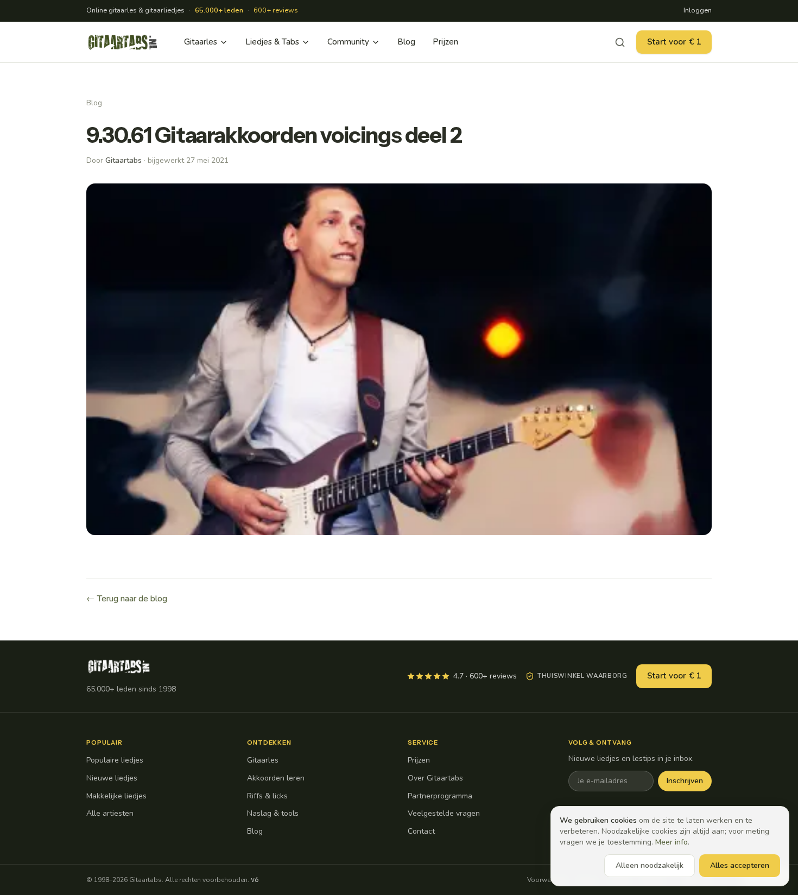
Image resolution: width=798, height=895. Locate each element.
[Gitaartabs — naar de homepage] (122, 42)
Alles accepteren (739, 865)
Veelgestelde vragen (444, 813)
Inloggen (697, 10)
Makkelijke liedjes (116, 796)
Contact (421, 831)
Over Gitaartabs (435, 778)
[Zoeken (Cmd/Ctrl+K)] (620, 42)
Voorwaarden (547, 879)
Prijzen (445, 41)
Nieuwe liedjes (111, 778)
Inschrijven (685, 781)
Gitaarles (200, 41)
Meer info (671, 842)
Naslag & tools (273, 813)
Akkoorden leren (276, 778)
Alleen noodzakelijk (649, 865)
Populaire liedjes (114, 760)
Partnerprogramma (440, 796)
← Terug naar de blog (126, 599)
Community (348, 41)
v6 (254, 879)
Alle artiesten (110, 813)
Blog (406, 41)
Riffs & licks (267, 796)
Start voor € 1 (674, 41)
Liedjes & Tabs (272, 41)
